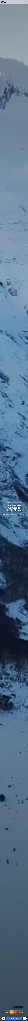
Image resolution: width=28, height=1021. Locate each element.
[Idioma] (3, 1018)
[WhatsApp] (25, 1018)
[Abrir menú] (25, 2)
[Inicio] (3, 2)
